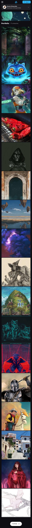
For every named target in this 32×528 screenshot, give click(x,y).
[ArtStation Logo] (16, 2)
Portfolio (15, 523)
